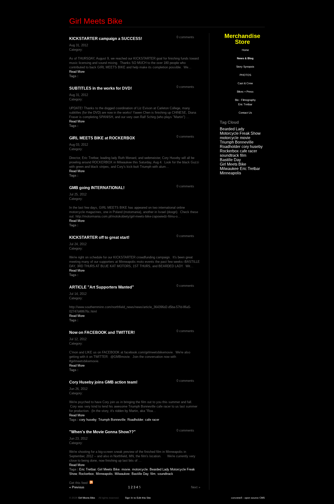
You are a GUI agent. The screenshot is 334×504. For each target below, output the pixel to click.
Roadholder (230, 146)
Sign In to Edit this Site (138, 497)
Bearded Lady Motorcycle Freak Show (240, 131)
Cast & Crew (245, 83)
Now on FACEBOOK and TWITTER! (102, 332)
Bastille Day (230, 160)
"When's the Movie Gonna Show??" (102, 432)
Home (245, 49)
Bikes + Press (245, 91)
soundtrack (229, 155)
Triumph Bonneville (237, 142)
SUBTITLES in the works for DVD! (100, 88)
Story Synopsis (245, 66)
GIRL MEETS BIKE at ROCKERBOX (102, 138)
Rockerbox (229, 151)
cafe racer (248, 151)
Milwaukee (229, 169)
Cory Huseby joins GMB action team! (103, 382)
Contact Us (245, 112)
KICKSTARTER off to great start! (99, 237)
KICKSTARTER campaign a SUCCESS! (105, 38)
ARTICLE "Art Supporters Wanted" (101, 287)
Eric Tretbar (250, 169)
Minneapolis (230, 173)
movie (245, 138)
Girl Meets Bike (95, 21)
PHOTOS (245, 74)
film (243, 155)
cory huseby (252, 146)
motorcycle (229, 138)
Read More (77, 71)
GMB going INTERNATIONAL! (96, 188)
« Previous (76, 487)
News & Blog (245, 58)
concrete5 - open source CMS (248, 497)
